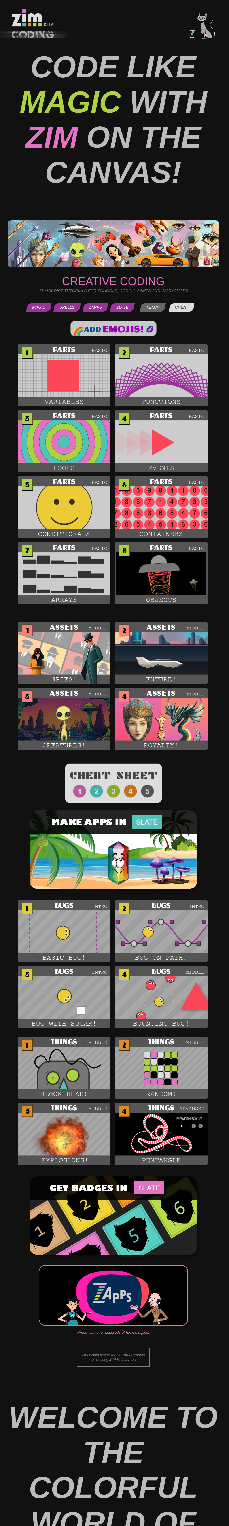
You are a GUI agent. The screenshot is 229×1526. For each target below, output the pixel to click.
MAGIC (39, 307)
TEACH (153, 307)
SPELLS (67, 307)
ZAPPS (95, 307)
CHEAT (181, 307)
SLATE (122, 307)
